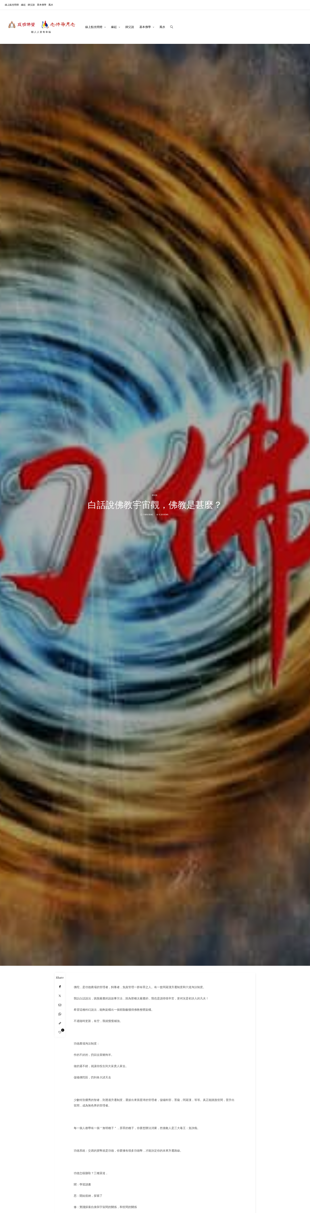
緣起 (23, 4)
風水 (50, 4)
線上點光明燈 (12, 4)
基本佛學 (41, 4)
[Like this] (59, 1032)
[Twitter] (60, 995)
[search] (171, 26)
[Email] (60, 1004)
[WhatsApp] (60, 1014)
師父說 (31, 4)
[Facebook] (60, 986)
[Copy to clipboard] (60, 1023)
